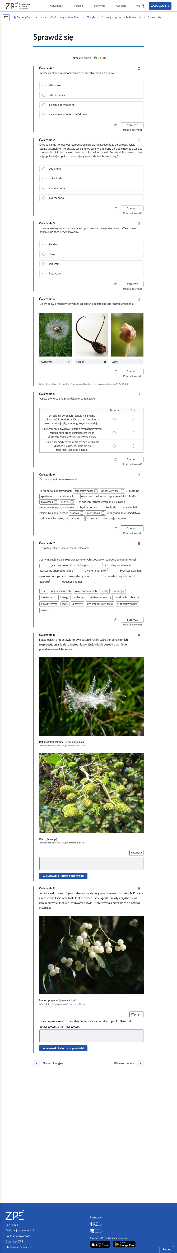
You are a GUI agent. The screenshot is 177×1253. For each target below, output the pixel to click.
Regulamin (12, 1225)
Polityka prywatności (18, 1236)
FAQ (138, 6)
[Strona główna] (25, 1215)
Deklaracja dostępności (20, 1230)
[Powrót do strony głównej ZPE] (18, 6)
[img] (91, 696)
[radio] (91, 85)
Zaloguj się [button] (160, 5)
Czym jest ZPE (14, 1241)
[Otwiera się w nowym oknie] (100, 1244)
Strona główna (24, 17)
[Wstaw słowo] (45, 565)
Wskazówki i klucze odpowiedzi (63, 876)
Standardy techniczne (19, 1247)
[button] (143, 5)
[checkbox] (95, 490)
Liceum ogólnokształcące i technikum (59, 17)
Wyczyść (136, 853)
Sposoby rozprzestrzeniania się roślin (121, 17)
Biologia (91, 17)
